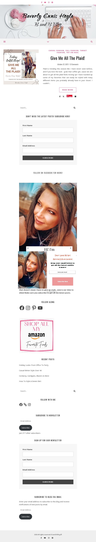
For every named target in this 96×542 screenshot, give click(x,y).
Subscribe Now (63, 281)
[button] (63, 257)
